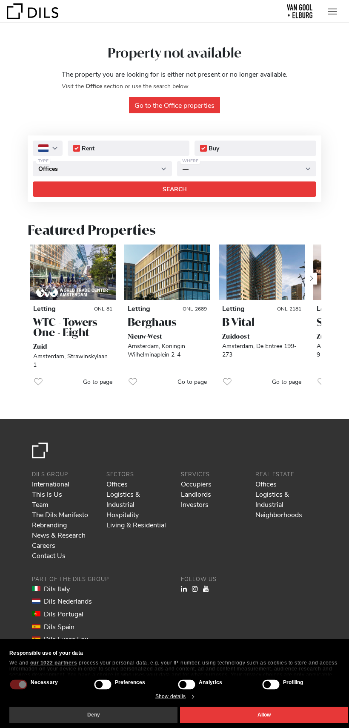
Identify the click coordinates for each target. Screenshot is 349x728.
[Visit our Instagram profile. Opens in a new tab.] (195, 588)
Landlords (196, 493)
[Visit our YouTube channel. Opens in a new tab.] (206, 588)
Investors (195, 504)
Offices (117, 483)
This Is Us (47, 493)
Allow (264, 715)
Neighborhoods (278, 514)
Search (175, 189)
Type (43, 161)
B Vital (238, 322)
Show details (170, 696)
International (50, 483)
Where (190, 161)
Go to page (97, 381)
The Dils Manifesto (60, 514)
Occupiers (196, 483)
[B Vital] (262, 272)
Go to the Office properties (174, 105)
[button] (38, 382)
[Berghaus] (167, 272)
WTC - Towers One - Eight (65, 327)
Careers (43, 545)
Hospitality (122, 514)
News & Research (59, 534)
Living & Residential (136, 524)
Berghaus (152, 322)
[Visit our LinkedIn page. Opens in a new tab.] (184, 588)
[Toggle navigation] (332, 11)
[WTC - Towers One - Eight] (73, 272)
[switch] (102, 684)
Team (40, 504)
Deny (93, 715)
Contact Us (49, 555)
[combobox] (48, 148)
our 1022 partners (53, 663)
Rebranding (49, 524)
